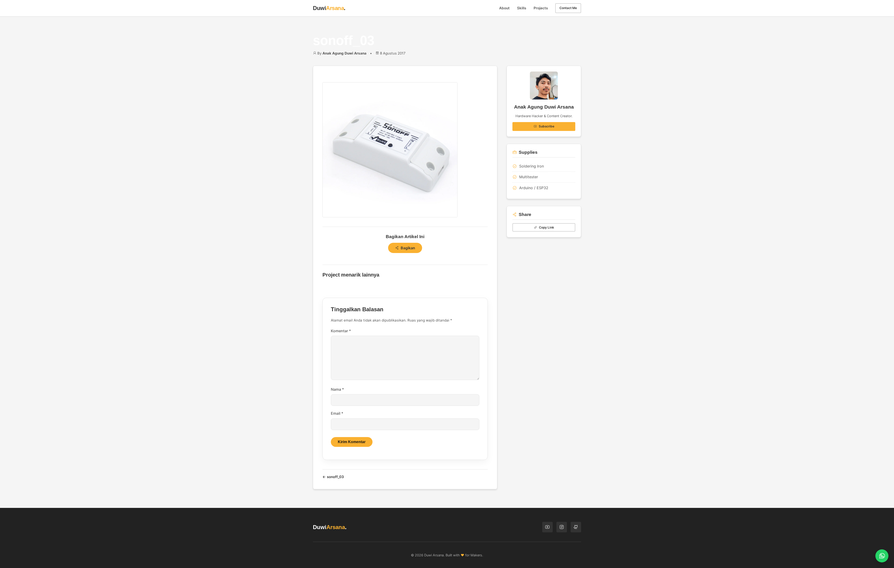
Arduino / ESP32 (533, 187)
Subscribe (546, 126)
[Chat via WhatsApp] (881, 555)
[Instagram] (561, 527)
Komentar (341, 330)
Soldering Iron (531, 166)
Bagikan (408, 248)
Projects (541, 8)
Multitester (528, 177)
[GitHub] (576, 527)
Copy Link (546, 227)
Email (337, 413)
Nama (337, 389)
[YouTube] (547, 527)
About (504, 8)
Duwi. (329, 8)
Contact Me (568, 8)
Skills (521, 8)
